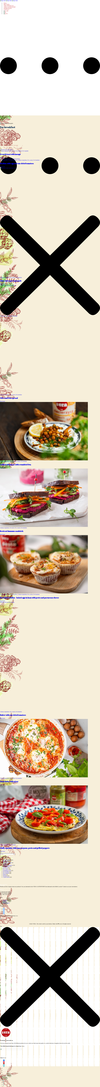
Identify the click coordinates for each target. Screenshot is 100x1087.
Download (5, 861)
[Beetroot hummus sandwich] (44, 526)
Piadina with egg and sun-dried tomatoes (17, 163)
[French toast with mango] (6, 149)
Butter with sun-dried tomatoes (13, 715)
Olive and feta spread (9, 398)
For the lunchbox (4, 160)
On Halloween (6, 866)
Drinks (4, 874)
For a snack (12, 151)
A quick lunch (6, 877)
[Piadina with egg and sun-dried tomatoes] (10, 158)
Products (5, 900)
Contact (5, 901)
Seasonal (5, 875)
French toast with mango (10, 154)
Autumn (5, 864)
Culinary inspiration (4, 151)
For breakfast (19, 151)
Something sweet (7, 870)
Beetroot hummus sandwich (11, 531)
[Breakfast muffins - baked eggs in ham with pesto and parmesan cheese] (44, 593)
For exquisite (25, 151)
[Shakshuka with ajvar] (44, 777)
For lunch (12, 461)
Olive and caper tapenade (11, 281)
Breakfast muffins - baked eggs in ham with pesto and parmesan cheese (29, 598)
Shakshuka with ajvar (9, 781)
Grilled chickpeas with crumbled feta (15, 464)
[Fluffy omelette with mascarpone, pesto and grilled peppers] (44, 843)
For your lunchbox (12, 160)
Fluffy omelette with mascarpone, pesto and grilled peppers (25, 848)
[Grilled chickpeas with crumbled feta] (44, 460)
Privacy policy (6, 903)
